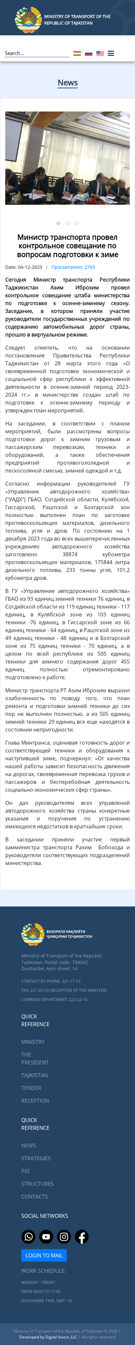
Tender (31, 1088)
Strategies (36, 1158)
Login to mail (44, 1255)
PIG (25, 1171)
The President (35, 1058)
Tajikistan (34, 1075)
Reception (35, 1100)
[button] (58, 223)
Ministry (33, 1041)
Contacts (34, 1196)
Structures (37, 1183)
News (68, 82)
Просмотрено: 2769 (73, 267)
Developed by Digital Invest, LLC (48, 1337)
